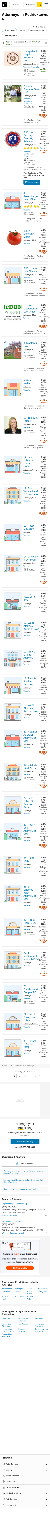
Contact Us (28, 154)
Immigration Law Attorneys (8, 1330)
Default (41, 27)
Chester (18, 1292)
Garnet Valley (30, 1298)
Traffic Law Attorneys (39, 1325)
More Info (35, 67)
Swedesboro (43, 1289)
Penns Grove (30, 1293)
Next (39, 1076)
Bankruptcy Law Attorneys (41, 1330)
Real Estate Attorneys (23, 1320)
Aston (29, 1289)
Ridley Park (42, 1292)
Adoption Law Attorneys (38, 1210)
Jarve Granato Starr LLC (12, 1221)
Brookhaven (7, 1289)
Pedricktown (19, 1066)
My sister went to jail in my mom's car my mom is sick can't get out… (23, 1172)
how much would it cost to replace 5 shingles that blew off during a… (23, 1181)
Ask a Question (26, 1164)
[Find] (39, 4)
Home (4, 1066)
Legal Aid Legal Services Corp (14, 1204)
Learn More (33, 182)
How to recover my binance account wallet (20, 1189)
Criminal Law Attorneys (7, 1335)
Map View (11, 30)
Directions (28, 101)
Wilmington (19, 1289)
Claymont (6, 1292)
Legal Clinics (7, 1319)
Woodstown (19, 1297)
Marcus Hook (5, 1298)
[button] (46, 4)
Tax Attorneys (24, 1324)
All (24, 30)
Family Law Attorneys (19, 1210)
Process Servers (21, 1330)
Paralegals (36, 64)
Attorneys (27, 64)
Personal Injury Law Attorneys (23, 1227)
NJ (11, 1066)
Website (26, 67)
